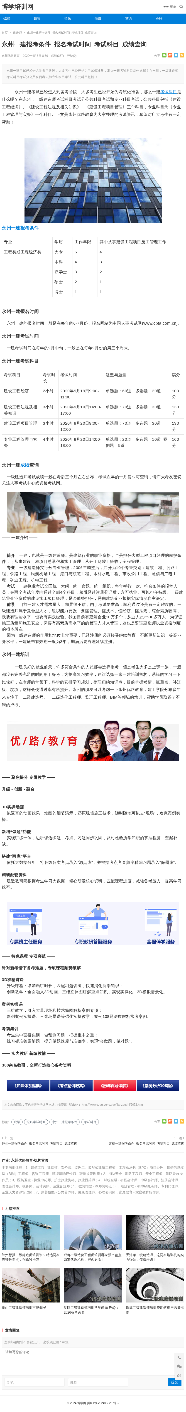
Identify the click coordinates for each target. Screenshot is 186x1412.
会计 (159, 19)
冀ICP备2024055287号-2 (103, 1403)
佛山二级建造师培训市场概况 (24, 1308)
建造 (37, 19)
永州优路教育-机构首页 (30, 1160)
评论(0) (71, 55)
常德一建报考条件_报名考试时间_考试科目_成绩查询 (146, 1143)
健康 (98, 19)
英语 (128, 19)
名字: (10, 1382)
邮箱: (74, 1382)
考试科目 (168, 92)
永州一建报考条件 (20, 227)
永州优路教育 (11, 55)
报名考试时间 (36, 1122)
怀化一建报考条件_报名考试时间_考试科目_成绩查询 (39, 1143)
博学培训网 (18, 6)
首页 (5, 32)
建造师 (17, 32)
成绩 (25, 464)
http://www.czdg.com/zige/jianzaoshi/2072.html (113, 1104)
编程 (6, 19)
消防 (67, 19)
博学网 (81, 1403)
